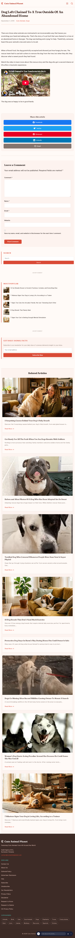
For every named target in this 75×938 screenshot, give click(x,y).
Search (38, 262)
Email (6, 211)
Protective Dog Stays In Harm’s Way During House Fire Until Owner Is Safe (37, 640)
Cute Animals (20, 21)
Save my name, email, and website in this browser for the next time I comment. (32, 233)
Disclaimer (4, 897)
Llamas (18, 923)
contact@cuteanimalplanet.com (11, 855)
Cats (19, 919)
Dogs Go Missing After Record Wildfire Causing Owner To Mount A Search (36, 698)
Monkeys (26, 923)
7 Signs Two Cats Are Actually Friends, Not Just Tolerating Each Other (33, 303)
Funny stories (64, 919)
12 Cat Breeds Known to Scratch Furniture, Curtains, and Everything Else (33, 288)
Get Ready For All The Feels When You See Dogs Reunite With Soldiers (35, 439)
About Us (4, 867)
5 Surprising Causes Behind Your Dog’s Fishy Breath (27, 421)
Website (7, 220)
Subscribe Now (37, 355)
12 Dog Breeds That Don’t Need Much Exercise (25, 620)
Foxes (54, 919)
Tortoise (54, 923)
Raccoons (36, 923)
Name (7, 201)
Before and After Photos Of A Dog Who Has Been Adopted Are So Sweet (36, 499)
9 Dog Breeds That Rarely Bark (20, 310)
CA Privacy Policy (7, 909)
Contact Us (5, 864)
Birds (12, 919)
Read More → (9, 429)
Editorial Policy (6, 871)
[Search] (72, 3)
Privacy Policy (6, 894)
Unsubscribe (5, 886)
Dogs (28, 21)
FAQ (2, 879)
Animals (5, 919)
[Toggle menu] (67, 3)
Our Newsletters (7, 890)
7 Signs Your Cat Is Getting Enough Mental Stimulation (28, 317)
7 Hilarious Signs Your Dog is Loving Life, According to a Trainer (31, 295)
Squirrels (45, 923)
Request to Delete (7, 905)
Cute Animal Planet (13, 3)
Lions (10, 923)
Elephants (45, 919)
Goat (4, 923)
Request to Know (7, 901)
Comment (8, 177)
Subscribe (4, 883)
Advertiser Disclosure (8, 875)
